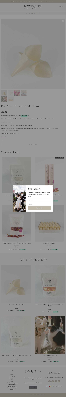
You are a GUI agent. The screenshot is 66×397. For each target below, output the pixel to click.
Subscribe (39, 208)
